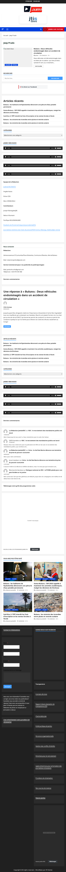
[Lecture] (6, 148)
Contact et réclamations (11, 630)
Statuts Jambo (40, 798)
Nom (4, 657)
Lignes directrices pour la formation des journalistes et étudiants (49, 767)
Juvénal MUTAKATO (9, 187)
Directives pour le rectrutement (46, 756)
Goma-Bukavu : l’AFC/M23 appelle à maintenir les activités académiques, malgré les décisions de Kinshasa (48, 585)
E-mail (6, 661)
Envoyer (7, 687)
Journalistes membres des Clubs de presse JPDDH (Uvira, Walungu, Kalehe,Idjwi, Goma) (31, 230)
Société (14, 579)
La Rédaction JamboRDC (17, 431)
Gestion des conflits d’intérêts (45, 746)
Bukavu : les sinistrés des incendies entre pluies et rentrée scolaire (26, 119)
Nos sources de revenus (43, 788)
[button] (3, 29)
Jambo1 (37, 55)
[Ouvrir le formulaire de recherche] (41, 29)
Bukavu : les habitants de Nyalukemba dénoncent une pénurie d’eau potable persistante (17, 585)
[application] (33, 148)
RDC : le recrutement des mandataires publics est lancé (40, 441)
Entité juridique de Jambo (44, 726)
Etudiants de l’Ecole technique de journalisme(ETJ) (19, 225)
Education (45, 579)
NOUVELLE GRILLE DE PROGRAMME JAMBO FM (15, 549)
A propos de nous (41, 694)
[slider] (59, 148)
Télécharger (35, 549)
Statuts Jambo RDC (40, 861)
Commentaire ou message (12, 670)
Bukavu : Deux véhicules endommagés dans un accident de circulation (17, 57)
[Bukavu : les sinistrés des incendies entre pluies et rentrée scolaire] (48, 602)
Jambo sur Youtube (55, 29)
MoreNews (39, 870)
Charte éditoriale (41, 716)
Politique (14, 65)
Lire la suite (39, 66)
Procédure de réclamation (44, 778)
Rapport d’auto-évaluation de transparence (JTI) (45, 705)
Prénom (5, 650)
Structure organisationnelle (45, 736)
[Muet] (55, 148)
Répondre (7, 326)
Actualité (8, 65)
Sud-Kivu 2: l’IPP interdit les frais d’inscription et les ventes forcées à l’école (28, 116)
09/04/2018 (6, 309)
